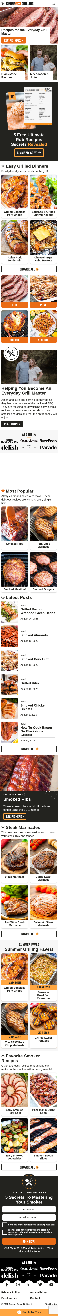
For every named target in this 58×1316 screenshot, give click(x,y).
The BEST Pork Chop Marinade (14, 1044)
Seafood (43, 340)
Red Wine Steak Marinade (15, 924)
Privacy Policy (10, 1292)
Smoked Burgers (43, 589)
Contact (35, 1298)
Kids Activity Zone (29, 1251)
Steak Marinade (15, 876)
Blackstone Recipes (9, 75)
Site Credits (51, 1304)
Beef (14, 305)
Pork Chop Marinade (43, 545)
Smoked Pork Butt (35, 659)
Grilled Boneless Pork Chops (14, 213)
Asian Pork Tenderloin (15, 259)
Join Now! (29, 1241)
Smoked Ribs (14, 543)
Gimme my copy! (27, 152)
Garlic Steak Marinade (43, 878)
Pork (43, 305)
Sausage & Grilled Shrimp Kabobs (43, 213)
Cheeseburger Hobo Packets (43, 259)
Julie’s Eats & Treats (40, 1247)
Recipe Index (12, 40)
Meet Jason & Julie (39, 75)
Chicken (15, 340)
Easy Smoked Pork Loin (14, 1111)
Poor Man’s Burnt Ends (43, 1111)
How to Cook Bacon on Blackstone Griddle (36, 731)
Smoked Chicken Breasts (34, 707)
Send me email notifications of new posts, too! (31, 1224)
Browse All (27, 269)
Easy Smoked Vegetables (14, 1157)
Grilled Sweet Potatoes (43, 1039)
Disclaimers (9, 1298)
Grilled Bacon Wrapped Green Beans (38, 611)
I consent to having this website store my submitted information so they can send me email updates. (30, 1232)
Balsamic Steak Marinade (43, 924)
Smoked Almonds (34, 635)
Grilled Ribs (30, 683)
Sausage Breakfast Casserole (43, 995)
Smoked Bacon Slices (43, 1157)
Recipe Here (14, 816)
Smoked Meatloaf (15, 589)
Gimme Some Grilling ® (24, 3)
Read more (11, 424)
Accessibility (38, 1292)
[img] (7, 1284)
